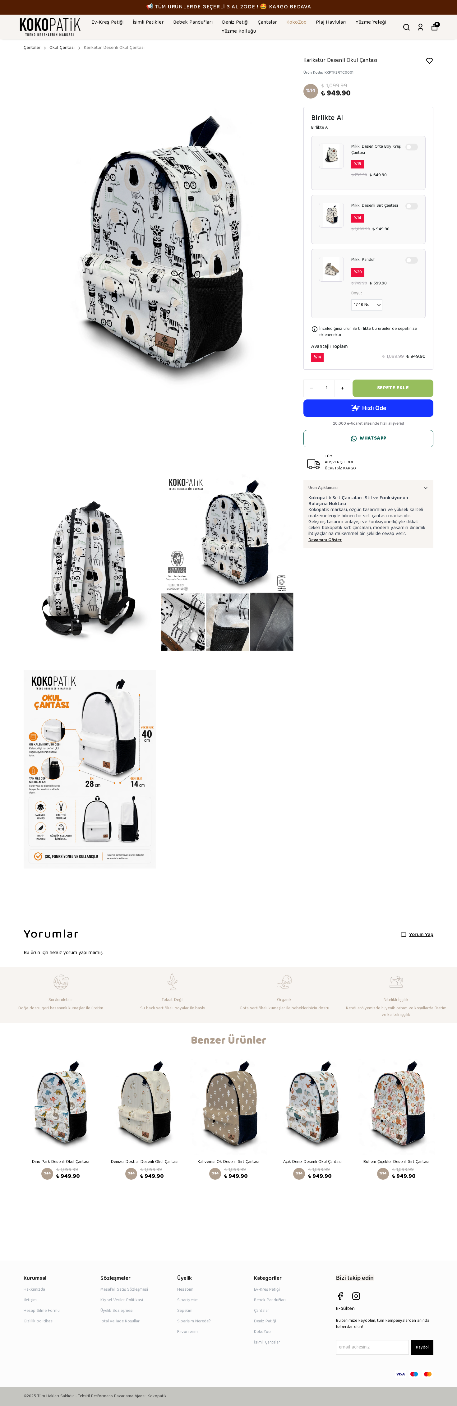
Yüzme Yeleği (371, 22)
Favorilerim (187, 1332)
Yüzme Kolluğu (239, 31)
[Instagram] (356, 1296)
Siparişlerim (188, 1300)
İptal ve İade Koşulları (120, 1321)
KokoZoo (296, 22)
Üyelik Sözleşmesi (116, 1311)
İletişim (30, 1300)
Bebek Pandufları (193, 22)
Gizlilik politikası (38, 1321)
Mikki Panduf (363, 260)
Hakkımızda (34, 1289)
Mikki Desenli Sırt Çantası (374, 206)
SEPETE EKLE (393, 388)
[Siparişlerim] (420, 27)
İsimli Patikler (148, 22)
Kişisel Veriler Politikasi (121, 1300)
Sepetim (184, 1311)
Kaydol (422, 1347)
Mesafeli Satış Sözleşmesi (124, 1289)
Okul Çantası (62, 48)
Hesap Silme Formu (42, 1311)
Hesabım (185, 1289)
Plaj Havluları (331, 22)
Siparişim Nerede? (194, 1321)
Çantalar (267, 22)
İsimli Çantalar (267, 1342)
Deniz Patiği (235, 22)
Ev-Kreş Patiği (107, 22)
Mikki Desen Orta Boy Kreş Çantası (376, 150)
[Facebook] (340, 1296)
